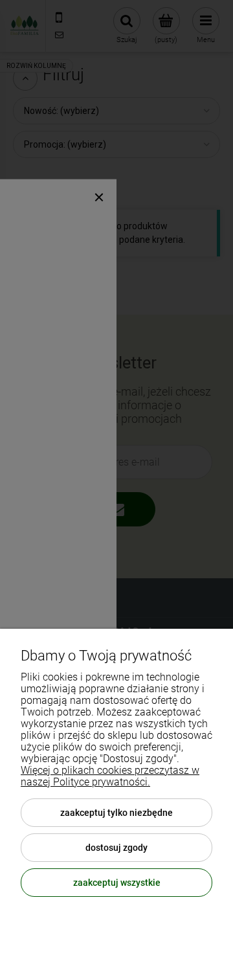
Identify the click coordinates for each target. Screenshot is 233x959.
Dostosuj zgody (116, 847)
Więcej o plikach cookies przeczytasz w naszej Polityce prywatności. (110, 776)
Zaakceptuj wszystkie (117, 882)
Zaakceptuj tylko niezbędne (116, 812)
